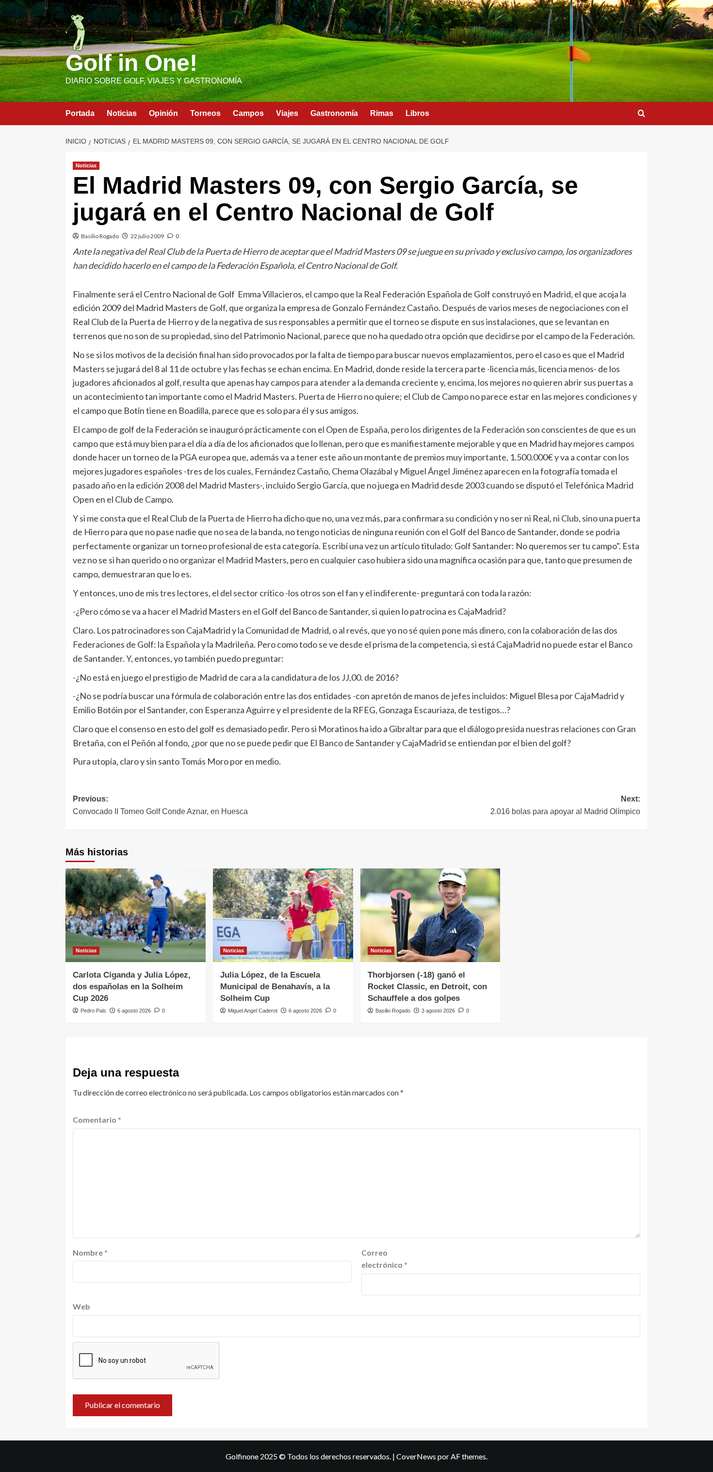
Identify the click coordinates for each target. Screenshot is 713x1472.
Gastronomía (334, 113)
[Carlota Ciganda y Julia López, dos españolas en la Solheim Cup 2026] (135, 915)
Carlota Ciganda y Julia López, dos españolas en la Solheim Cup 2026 (132, 986)
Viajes (287, 113)
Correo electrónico (384, 1259)
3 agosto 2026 (438, 1011)
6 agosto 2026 (134, 1011)
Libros (417, 113)
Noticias (122, 113)
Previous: (160, 805)
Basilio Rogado (100, 236)
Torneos (205, 113)
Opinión (163, 113)
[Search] (641, 113)
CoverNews (416, 1456)
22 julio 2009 (147, 236)
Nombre (90, 1252)
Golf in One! (131, 63)
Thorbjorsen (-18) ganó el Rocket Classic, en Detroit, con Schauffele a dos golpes (427, 986)
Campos (248, 113)
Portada (80, 113)
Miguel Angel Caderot (252, 1011)
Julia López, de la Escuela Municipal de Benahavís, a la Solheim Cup (275, 986)
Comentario (97, 1119)
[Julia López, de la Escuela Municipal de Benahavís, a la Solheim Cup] (283, 915)
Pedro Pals (93, 1011)
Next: (565, 805)
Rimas (381, 113)
